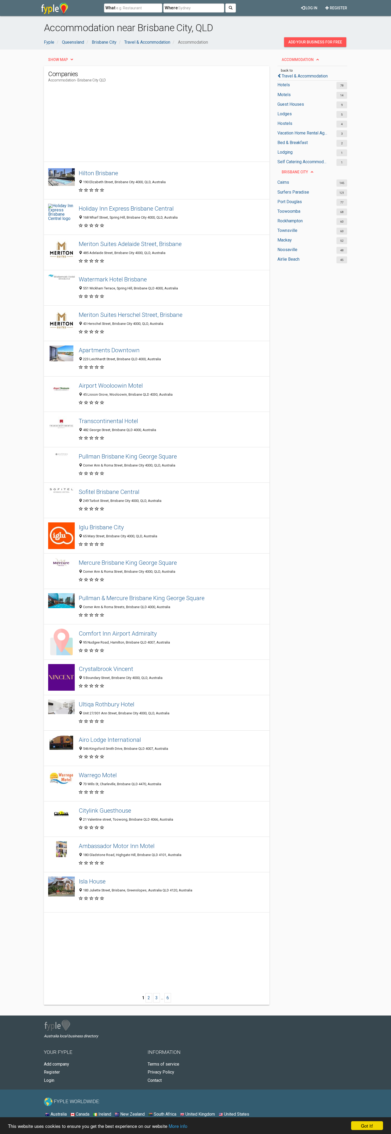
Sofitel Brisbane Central (109, 491)
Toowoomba (288, 211)
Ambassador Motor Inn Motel (117, 845)
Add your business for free (315, 42)
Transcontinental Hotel (108, 420)
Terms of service (163, 1064)
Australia (58, 1114)
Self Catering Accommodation (302, 161)
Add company (56, 1064)
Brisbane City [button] (295, 172)
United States (236, 1114)
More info (178, 1126)
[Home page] (54, 8)
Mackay (284, 240)
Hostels (284, 123)
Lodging (285, 152)
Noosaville (287, 249)
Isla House (92, 881)
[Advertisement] (145, 124)
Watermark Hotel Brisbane (113, 279)
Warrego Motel (98, 775)
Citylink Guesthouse (105, 810)
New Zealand (132, 1114)
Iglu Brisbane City (101, 527)
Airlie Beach (288, 259)
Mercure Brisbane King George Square (128, 562)
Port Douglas (289, 201)
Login (49, 1080)
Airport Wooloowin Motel (111, 385)
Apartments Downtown (109, 350)
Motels (284, 94)
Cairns (283, 182)
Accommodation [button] (298, 60)
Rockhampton (290, 220)
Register (338, 8)
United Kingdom (199, 1114)
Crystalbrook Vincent (106, 668)
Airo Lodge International (110, 739)
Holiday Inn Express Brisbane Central (126, 208)
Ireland (104, 1114)
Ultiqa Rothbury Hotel (106, 704)
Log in (311, 8)
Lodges (284, 113)
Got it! (367, 1125)
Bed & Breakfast (292, 142)
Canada (82, 1114)
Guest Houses (290, 104)
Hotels (283, 84)
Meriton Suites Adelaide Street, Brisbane (130, 243)
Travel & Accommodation (305, 76)
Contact (155, 1080)
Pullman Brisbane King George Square (128, 456)
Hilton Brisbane (98, 173)
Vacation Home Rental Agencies (302, 133)
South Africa (164, 1114)
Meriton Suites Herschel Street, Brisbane (130, 314)
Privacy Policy (161, 1072)
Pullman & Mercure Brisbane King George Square (142, 598)
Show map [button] (58, 60)
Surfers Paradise (293, 192)
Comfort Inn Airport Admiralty (118, 633)
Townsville (287, 230)
